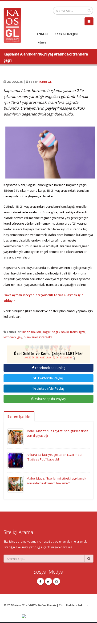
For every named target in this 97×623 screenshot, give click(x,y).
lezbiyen (10, 337)
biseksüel (31, 337)
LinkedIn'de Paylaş (50, 388)
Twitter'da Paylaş (50, 378)
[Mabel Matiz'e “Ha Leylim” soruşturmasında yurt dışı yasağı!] (15, 436)
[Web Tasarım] (57, 616)
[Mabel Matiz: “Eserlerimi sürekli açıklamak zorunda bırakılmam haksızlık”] (15, 484)
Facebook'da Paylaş (49, 367)
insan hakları (31, 332)
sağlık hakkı (60, 332)
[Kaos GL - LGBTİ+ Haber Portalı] (14, 25)
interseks (46, 337)
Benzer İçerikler (19, 416)
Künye (42, 42)
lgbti (82, 332)
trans (74, 332)
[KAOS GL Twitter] (48, 581)
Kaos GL (45, 81)
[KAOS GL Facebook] (40, 581)
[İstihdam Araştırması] (48, 352)
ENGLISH (43, 34)
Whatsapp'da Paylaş (50, 399)
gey (19, 337)
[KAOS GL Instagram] (56, 581)
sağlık (46, 332)
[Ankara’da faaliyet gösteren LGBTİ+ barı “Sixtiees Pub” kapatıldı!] (15, 460)
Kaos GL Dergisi (66, 34)
